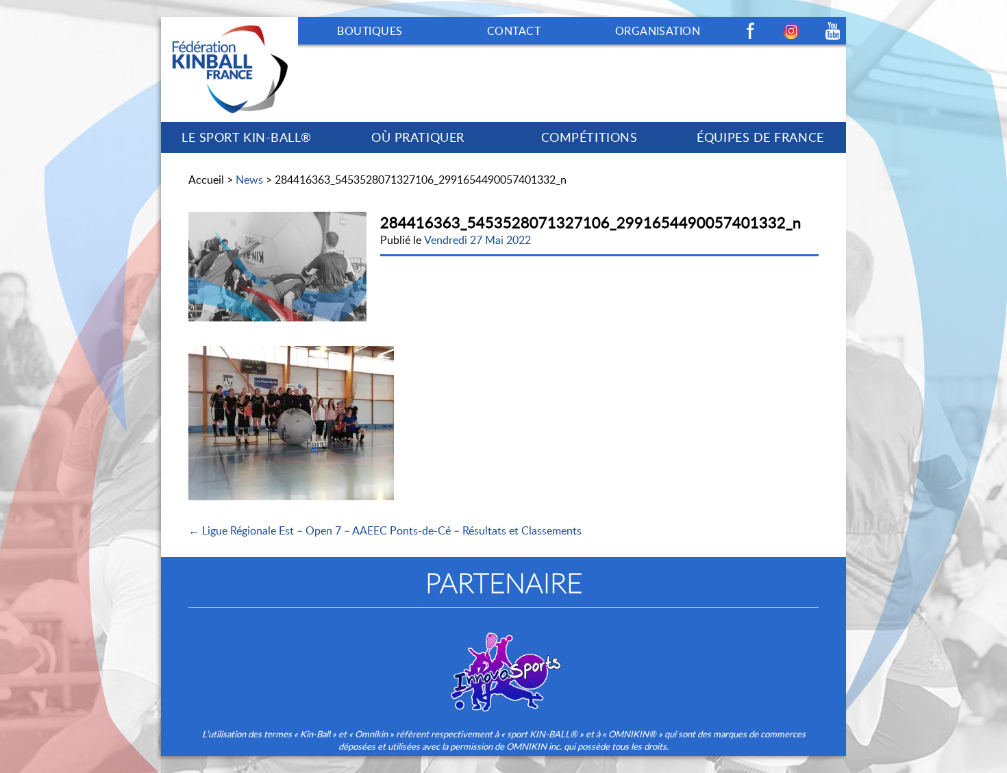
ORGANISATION (658, 30)
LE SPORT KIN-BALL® (247, 137)
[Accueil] (229, 24)
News (249, 179)
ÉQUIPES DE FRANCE (760, 137)
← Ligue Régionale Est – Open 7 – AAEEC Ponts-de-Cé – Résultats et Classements (385, 530)
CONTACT (513, 30)
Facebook (750, 31)
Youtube (832, 31)
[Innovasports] (503, 662)
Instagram (791, 31)
